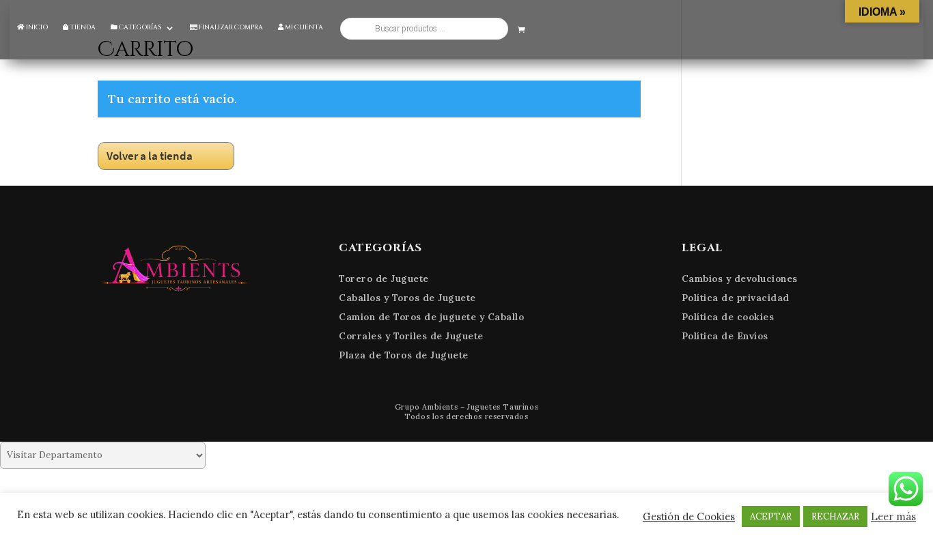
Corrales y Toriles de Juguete (411, 336)
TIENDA (82, 27)
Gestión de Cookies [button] (689, 517)
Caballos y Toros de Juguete (407, 298)
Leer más (893, 517)
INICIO (36, 27)
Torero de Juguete (384, 278)
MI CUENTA (303, 27)
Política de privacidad (736, 298)
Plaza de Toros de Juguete (404, 355)
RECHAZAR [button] (835, 516)
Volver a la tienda (150, 155)
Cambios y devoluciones (740, 278)
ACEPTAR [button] (771, 516)
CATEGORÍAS (139, 27)
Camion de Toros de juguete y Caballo (431, 317)
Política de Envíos (725, 336)
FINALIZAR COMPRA (230, 27)
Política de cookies (728, 317)
